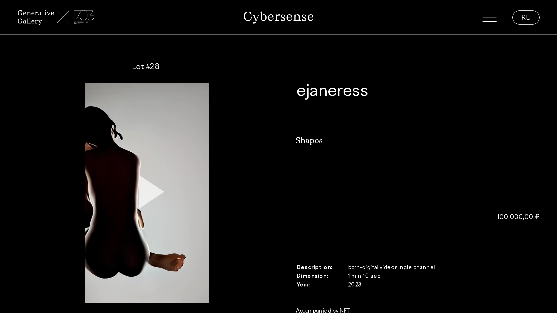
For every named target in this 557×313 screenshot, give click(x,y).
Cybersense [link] (278, 16)
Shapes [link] (309, 140)
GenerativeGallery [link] (35, 17)
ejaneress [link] (332, 91)
